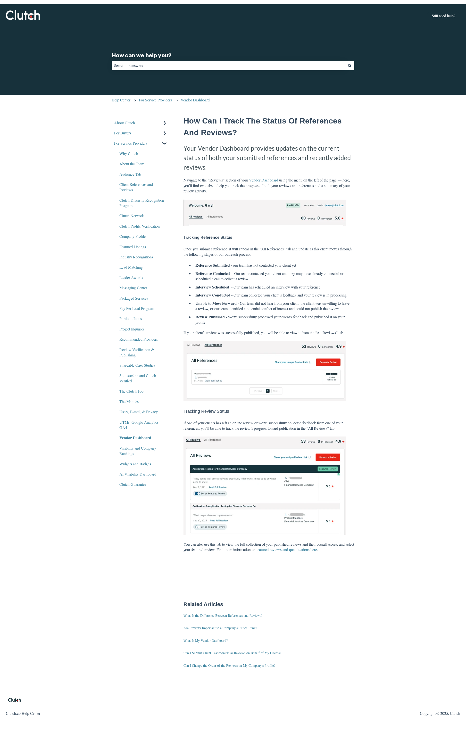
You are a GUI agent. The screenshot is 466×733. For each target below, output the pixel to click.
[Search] (349, 65)
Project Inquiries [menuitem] (131, 328)
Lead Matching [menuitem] (131, 267)
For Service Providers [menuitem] (130, 143)
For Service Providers (155, 99)
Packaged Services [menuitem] (133, 298)
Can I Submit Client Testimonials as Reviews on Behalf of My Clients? (232, 653)
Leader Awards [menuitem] (131, 277)
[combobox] (228, 65)
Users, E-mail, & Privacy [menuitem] (138, 411)
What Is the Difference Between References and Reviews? (222, 615)
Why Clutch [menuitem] (128, 153)
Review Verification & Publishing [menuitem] (136, 352)
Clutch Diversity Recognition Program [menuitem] (141, 203)
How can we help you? (142, 55)
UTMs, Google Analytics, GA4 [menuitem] (139, 425)
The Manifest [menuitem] (129, 401)
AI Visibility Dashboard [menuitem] (137, 474)
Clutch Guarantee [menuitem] (132, 484)
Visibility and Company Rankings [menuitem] (137, 450)
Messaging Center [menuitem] (133, 287)
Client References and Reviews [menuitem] (136, 187)
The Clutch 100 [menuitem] (131, 391)
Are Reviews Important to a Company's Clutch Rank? (220, 628)
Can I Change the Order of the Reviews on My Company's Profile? (229, 665)
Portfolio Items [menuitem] (130, 318)
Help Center (121, 99)
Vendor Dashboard (195, 99)
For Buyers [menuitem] (122, 132)
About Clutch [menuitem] (124, 122)
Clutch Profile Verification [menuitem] (139, 226)
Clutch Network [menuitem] (131, 215)
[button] (165, 123)
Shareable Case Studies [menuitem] (137, 365)
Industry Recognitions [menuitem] (136, 256)
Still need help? (443, 15)
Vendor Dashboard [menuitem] (135, 437)
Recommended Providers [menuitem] (138, 339)
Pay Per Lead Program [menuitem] (136, 308)
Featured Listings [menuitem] (132, 246)
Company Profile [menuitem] (132, 236)
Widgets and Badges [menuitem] (135, 463)
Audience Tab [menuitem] (130, 174)
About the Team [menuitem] (131, 163)
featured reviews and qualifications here (287, 549)
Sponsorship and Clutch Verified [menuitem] (137, 378)
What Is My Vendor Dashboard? (205, 640)
